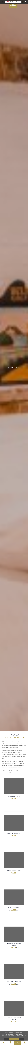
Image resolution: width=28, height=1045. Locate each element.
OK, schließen (14, 1039)
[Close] (26, 1)
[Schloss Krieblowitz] (13, 4)
